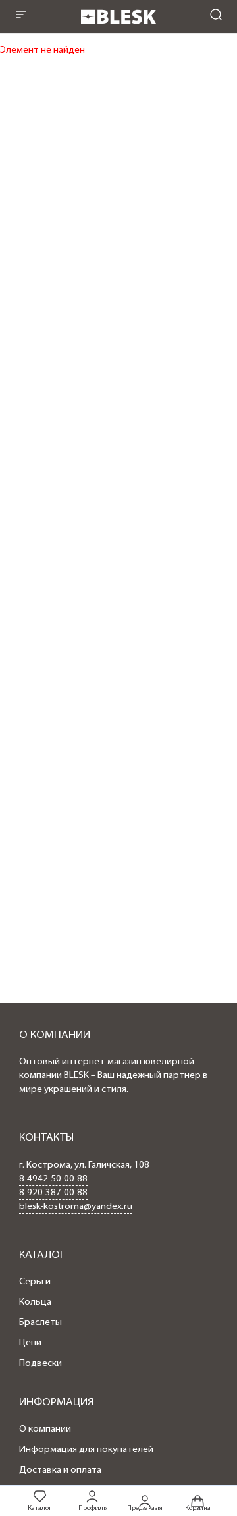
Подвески (40, 1363)
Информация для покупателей (86, 1450)
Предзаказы (145, 1508)
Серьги (35, 1282)
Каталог (39, 1508)
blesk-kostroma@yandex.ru (75, 1207)
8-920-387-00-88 (53, 1193)
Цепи (30, 1343)
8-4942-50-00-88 (53, 1179)
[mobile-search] (216, 16)
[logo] (118, 27)
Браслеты (40, 1323)
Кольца (35, 1302)
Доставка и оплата (60, 1470)
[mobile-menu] (21, 16)
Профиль (92, 1508)
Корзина (198, 1508)
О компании (45, 1429)
